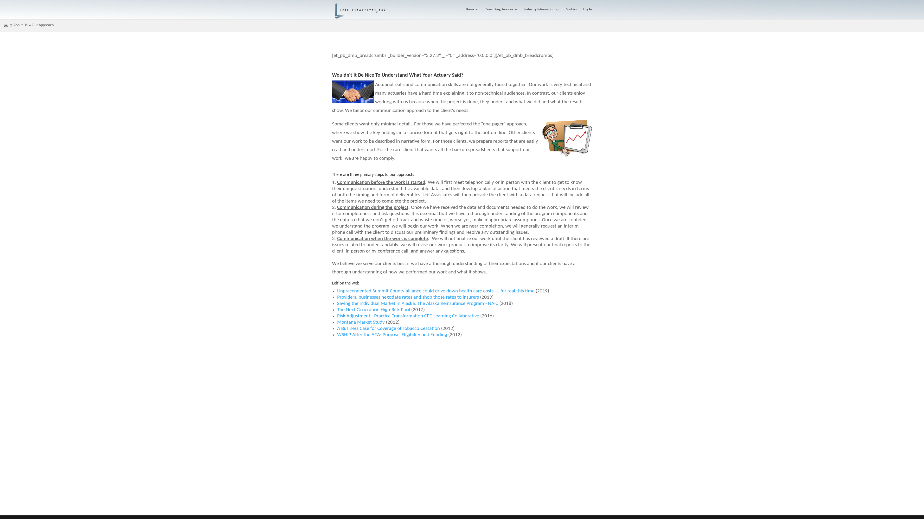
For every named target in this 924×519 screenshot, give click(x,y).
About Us (20, 25)
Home (470, 9)
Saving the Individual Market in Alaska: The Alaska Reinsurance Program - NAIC (417, 303)
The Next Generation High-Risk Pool (373, 309)
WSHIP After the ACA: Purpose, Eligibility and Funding (392, 334)
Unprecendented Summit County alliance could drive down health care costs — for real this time (435, 291)
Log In (587, 9)
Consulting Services (499, 9)
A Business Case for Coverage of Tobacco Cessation (388, 328)
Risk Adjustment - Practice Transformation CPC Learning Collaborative (408, 316)
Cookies (571, 9)
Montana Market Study (361, 322)
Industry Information (539, 9)
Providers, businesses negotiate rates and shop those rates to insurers (408, 297)
